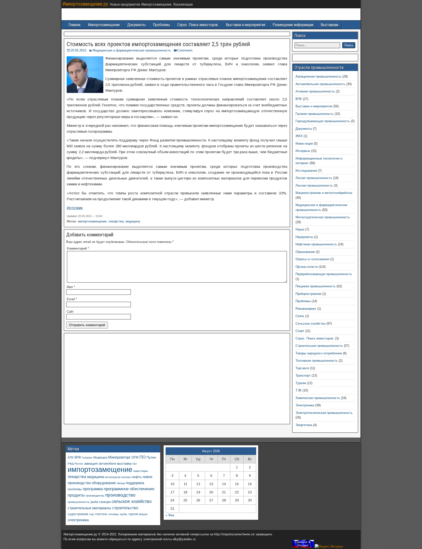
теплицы (113, 514)
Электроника (304, 405)
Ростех (78, 463)
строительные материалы (89, 508)
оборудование (104, 483)
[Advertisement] (177, 380)
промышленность (79, 501)
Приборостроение (308, 294)
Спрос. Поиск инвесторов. (198, 24)
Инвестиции (304, 143)
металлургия (113, 477)
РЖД (71, 463)
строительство (125, 508)
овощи (121, 483)
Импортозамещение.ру (85, 4)
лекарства (116, 221)
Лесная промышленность (314, 185)
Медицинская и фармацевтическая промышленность (132, 50)
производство (120, 495)
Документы (136, 24)
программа (93, 489)
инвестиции (140, 470)
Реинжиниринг (305, 308)
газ (135, 463)
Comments (185, 50)
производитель (95, 495)
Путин (151, 457)
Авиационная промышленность (318, 76)
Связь (299, 316)
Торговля (302, 368)
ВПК (298, 99)
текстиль (101, 514)
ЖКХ (299, 136)
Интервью (302, 151)
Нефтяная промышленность (316, 244)
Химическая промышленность (317, 398)
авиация (91, 463)
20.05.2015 (78, 50)
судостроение (78, 514)
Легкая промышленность (313, 178)
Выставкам (329, 24)
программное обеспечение (129, 489)
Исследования (306, 170)
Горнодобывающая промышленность (322, 121)
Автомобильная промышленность (320, 84)
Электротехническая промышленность (324, 413)
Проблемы (161, 24)
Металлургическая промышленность (322, 217)
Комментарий (78, 248)
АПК (71, 457)
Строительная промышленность (319, 346)
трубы (123, 514)
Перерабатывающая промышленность (323, 274)
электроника (78, 520)
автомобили (107, 463)
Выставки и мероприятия (245, 24)
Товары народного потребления (318, 353)
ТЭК (298, 390)
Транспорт (303, 375)
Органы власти (306, 267)
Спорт (299, 331)
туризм (133, 514)
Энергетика (303, 425)
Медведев (100, 457)
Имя (71, 287)
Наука (299, 229)
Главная (74, 24)
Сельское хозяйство (310, 323)
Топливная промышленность (316, 360)
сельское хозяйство (132, 501)
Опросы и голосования (312, 259)
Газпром (87, 457)
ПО (142, 457)
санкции (105, 502)
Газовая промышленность (314, 114)
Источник (75, 208)
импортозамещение (92, 221)
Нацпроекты (304, 237)
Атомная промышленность (315, 91)
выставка (124, 463)
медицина (133, 221)
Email (72, 299)
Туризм (300, 383)
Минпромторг (119, 457)
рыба (94, 502)
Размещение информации (293, 24)
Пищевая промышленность (315, 286)
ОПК (134, 457)
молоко (126, 477)
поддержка (135, 483)
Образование (305, 252)
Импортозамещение (104, 24)
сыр (91, 514)
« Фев (170, 515)
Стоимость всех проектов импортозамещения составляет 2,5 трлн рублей (158, 44)
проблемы (75, 489)
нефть (137, 477)
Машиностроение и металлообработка (323, 193)
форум (143, 514)
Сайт (70, 311)
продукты (76, 495)
